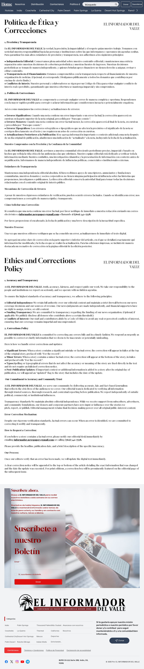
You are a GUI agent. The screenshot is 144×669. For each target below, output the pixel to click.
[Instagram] (17, 662)
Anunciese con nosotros (73, 625)
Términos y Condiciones (34, 650)
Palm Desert (10, 642)
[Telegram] (28, 662)
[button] (19, 10)
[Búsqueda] (116, 4)
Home (7, 4)
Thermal (40, 630)
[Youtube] (22, 662)
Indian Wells (42, 642)
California (55, 630)
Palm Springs (22, 625)
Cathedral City (11, 636)
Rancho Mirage (23, 642)
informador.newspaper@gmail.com (39, 214)
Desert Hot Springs (25, 636)
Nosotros (67, 630)
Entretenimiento (57, 641)
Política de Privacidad (55, 650)
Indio (7, 625)
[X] (12, 662)
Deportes (55, 636)
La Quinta (21, 630)
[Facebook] (6, 662)
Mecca (39, 636)
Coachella (9, 630)
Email (17, 561)
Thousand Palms (44, 625)
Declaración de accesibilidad (79, 650)
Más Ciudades (57, 625)
